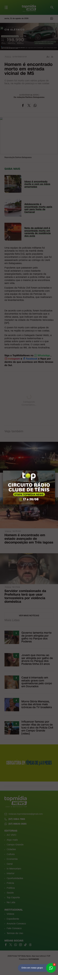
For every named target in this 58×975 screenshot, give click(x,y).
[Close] (55, 470)
